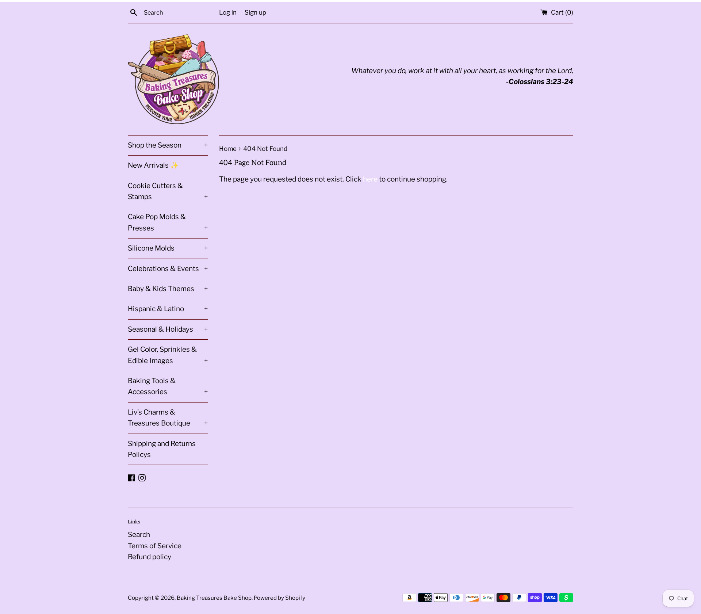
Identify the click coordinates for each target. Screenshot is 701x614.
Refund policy (149, 557)
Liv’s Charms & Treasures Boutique (168, 417)
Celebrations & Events (168, 268)
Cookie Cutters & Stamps (168, 191)
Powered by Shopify (279, 597)
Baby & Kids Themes (168, 289)
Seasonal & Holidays (168, 329)
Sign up (255, 12)
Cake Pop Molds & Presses (168, 222)
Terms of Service (154, 546)
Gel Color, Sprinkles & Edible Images (168, 355)
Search (139, 534)
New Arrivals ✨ (153, 165)
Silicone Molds (168, 248)
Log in (228, 12)
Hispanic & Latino (168, 309)
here (370, 179)
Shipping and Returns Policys (162, 449)
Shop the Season (168, 145)
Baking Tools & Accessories (168, 386)
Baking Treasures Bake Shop (214, 597)
